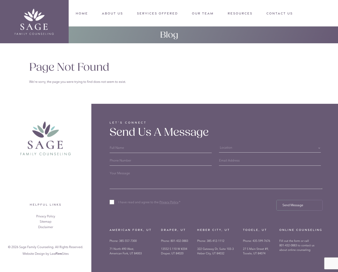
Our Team (203, 13)
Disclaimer (45, 227)
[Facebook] (309, 14)
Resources (240, 13)
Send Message (292, 205)
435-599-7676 (261, 241)
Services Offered (157, 13)
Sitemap (45, 221)
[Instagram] (318, 14)
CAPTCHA (117, 212)
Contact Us (279, 13)
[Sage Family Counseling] (34, 22)
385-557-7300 (128, 241)
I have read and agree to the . (149, 202)
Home (82, 13)
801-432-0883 (179, 241)
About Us (112, 13)
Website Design (33, 254)
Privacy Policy (45, 216)
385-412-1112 (215, 241)
